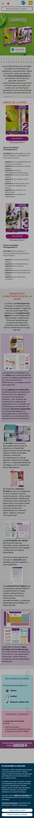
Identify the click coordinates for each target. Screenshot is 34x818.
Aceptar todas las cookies (17, 810)
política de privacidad (21, 795)
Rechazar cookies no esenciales (17, 814)
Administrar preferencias (9, 803)
